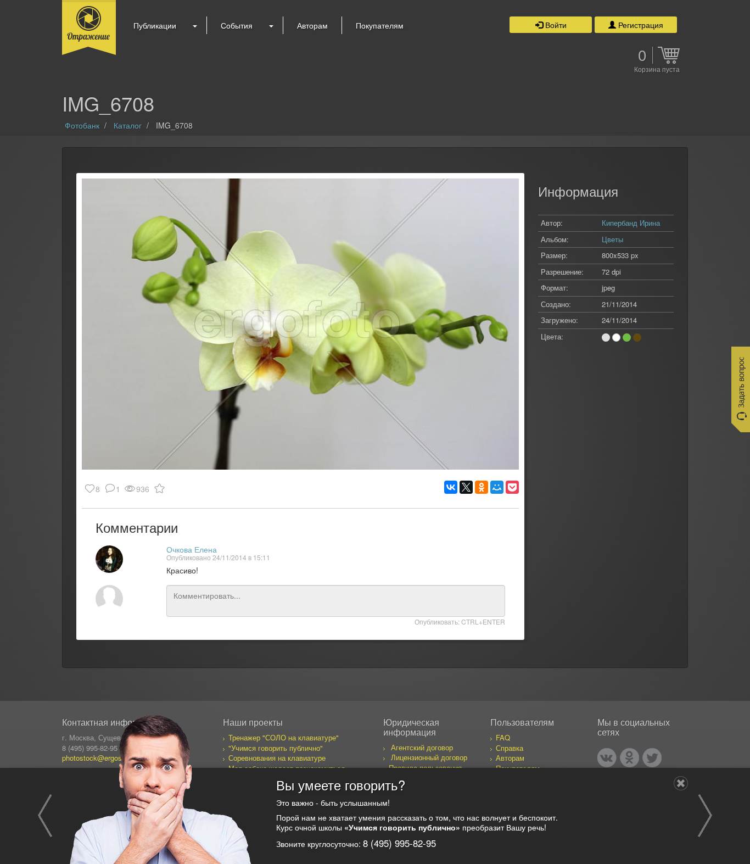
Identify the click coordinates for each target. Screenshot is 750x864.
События (237, 25)
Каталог (128, 125)
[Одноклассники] (481, 487)
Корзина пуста (657, 69)
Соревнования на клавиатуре (277, 757)
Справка (509, 748)
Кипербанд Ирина (631, 223)
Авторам (312, 25)
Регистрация (639, 24)
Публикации (154, 25)
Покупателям (380, 25)
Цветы (612, 239)
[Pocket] (512, 487)
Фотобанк (82, 125)
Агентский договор (422, 747)
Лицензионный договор (429, 757)
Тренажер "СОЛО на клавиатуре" (283, 737)
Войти (555, 24)
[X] (466, 487)
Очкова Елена (191, 549)
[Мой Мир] (496, 487)
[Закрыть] (681, 783)
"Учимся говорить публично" (275, 748)
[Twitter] (652, 757)
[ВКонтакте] (450, 487)
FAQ (503, 737)
